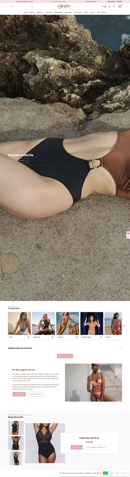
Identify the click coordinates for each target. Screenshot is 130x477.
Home (26, 12)
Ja (105, 473)
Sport (92, 12)
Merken (104, 12)
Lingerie (31, 12)
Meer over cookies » (121, 473)
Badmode (40, 12)
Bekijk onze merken (36, 394)
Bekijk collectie (64, 356)
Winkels (119, 1)
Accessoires (78, 12)
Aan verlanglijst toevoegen (95, 447)
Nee (112, 473)
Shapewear (48, 12)
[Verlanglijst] (114, 6)
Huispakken (68, 12)
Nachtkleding (58, 12)
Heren (86, 12)
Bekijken (75, 447)
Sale (98, 12)
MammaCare (111, 1)
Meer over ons (19, 394)
